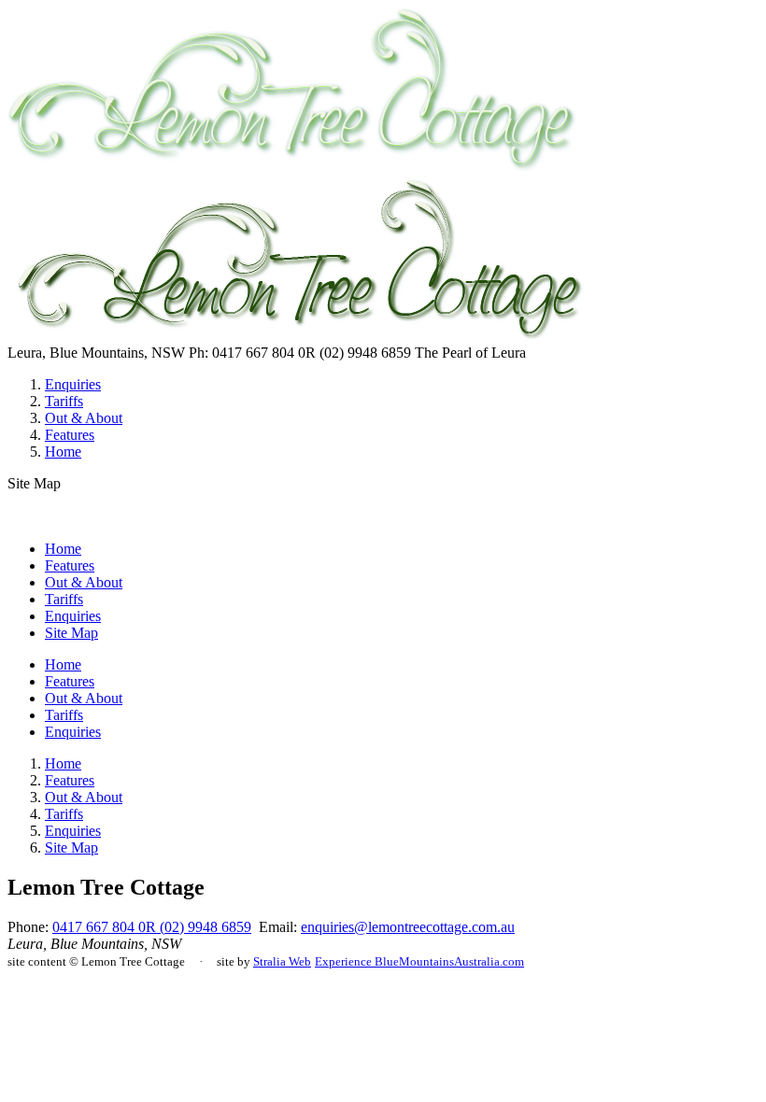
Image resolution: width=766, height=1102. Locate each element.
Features (69, 435)
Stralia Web (282, 961)
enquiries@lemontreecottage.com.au (408, 927)
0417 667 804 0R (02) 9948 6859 (151, 927)
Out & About (83, 418)
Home (63, 451)
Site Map (71, 633)
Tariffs (64, 401)
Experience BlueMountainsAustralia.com (419, 961)
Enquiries (73, 384)
